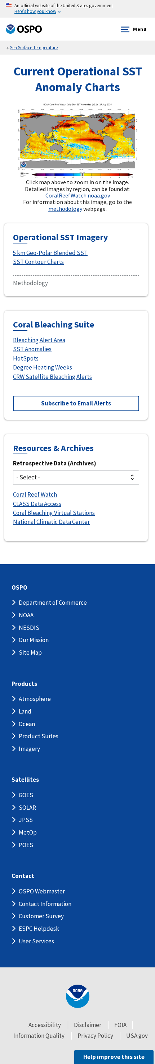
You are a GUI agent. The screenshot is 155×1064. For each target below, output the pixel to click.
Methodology (30, 283)
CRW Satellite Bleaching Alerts (52, 377)
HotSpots (26, 358)
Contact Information (45, 904)
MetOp (28, 832)
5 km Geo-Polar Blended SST (50, 253)
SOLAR (27, 808)
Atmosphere (35, 699)
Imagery (29, 749)
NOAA (26, 615)
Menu (139, 29)
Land (25, 711)
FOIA (120, 1025)
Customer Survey (41, 916)
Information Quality (39, 1036)
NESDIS (29, 628)
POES (26, 845)
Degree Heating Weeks (42, 367)
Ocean (27, 724)
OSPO (19, 587)
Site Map (30, 652)
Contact (23, 876)
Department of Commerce (53, 603)
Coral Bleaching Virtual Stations (54, 513)
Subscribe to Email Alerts (76, 403)
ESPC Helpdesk (39, 929)
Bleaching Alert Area (39, 340)
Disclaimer (87, 1025)
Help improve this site (114, 1057)
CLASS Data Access (37, 504)
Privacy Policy (95, 1036)
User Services (36, 941)
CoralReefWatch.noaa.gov (77, 195)
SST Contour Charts (38, 262)
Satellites (25, 779)
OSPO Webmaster (42, 891)
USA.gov (137, 1036)
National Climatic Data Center (51, 522)
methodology (65, 208)
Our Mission (34, 640)
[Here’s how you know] (77, 9)
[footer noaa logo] (77, 996)
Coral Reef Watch (35, 494)
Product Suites (38, 736)
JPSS (26, 820)
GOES (26, 795)
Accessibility (44, 1025)
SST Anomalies (32, 349)
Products (24, 683)
